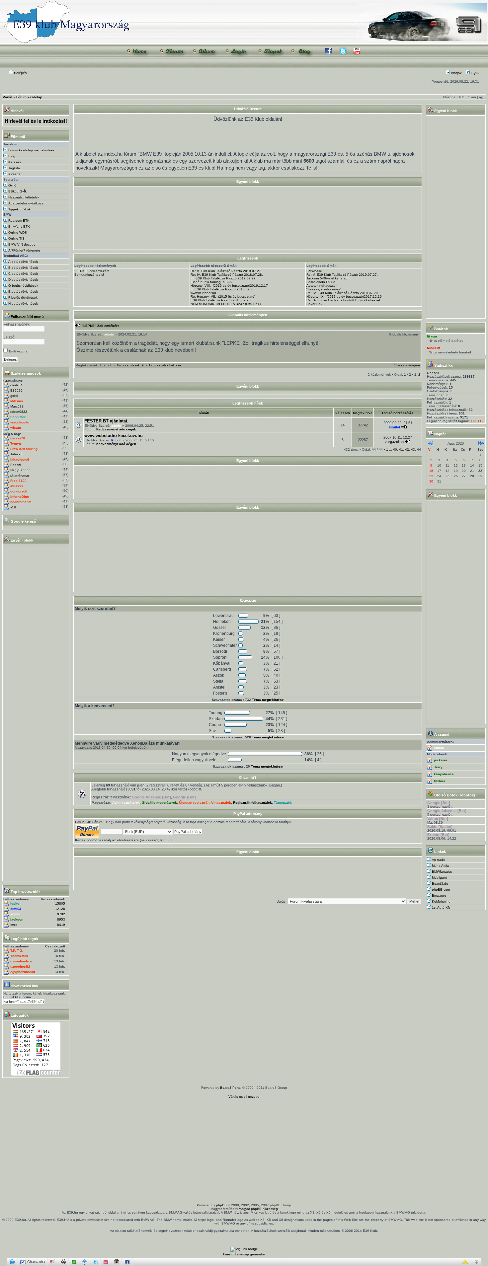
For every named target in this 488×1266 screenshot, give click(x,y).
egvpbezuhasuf (22, 972)
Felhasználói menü (27, 317)
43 (413, 449)
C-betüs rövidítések (22, 273)
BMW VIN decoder (22, 244)
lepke (14, 903)
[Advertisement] (247, 233)
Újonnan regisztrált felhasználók (205, 802)
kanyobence (444, 774)
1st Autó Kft (441, 907)
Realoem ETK (18, 220)
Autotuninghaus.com (322, 285)
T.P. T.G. (16, 950)
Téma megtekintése (268, 700)
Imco (14, 925)
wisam (15, 427)
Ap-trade (438, 859)
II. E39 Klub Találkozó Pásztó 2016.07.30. (223, 289)
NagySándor (20, 470)
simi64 (15, 909)
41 (401, 449)
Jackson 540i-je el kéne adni (328, 278)
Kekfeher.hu (441, 901)
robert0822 (18, 411)
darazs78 (17, 438)
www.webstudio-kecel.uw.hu (113, 435)
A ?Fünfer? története (23, 250)
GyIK (474, 73)
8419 (61, 925)
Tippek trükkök (19, 209)
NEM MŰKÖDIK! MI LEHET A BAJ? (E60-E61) (226, 304)
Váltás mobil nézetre (244, 1096)
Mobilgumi (439, 877)
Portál (7, 97)
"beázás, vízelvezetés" (323, 289)
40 (395, 449)
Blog (11, 156)
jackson (16, 919)
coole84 (16, 385)
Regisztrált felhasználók (252, 802)
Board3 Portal (230, 1087)
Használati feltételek (23, 197)
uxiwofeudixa (21, 961)
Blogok (456, 73)
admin (15, 914)
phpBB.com (441, 889)
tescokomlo (19, 422)
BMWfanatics (442, 871)
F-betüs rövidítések (22, 297)
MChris (439, 781)
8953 (61, 919)
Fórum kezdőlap (29, 97)
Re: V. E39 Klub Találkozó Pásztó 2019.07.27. (226, 271)
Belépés (20, 73)
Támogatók (283, 802)
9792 (61, 914)
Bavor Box (314, 304)
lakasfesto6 (19, 459)
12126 (60, 909)
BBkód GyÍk (17, 191)
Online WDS (17, 232)
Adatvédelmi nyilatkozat (25, 203)
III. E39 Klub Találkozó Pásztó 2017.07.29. (224, 278)
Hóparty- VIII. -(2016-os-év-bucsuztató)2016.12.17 (229, 285)
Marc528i (17, 406)
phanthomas (20, 475)
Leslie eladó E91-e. (321, 282)
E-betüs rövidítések (22, 291)
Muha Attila (440, 865)
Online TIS (16, 238)
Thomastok (19, 956)
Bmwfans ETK (18, 226)
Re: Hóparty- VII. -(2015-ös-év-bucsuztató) (223, 296)
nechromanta (21, 502)
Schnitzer (18, 417)
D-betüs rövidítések (22, 279)
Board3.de (440, 883)
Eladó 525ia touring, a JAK (211, 282)
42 (407, 449)
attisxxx (16, 486)
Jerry (438, 767)
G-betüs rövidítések (22, 285)
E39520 (16, 390)
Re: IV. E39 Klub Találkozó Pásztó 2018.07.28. (227, 274)
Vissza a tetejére (407, 365)
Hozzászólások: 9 (130, 365)
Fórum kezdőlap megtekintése (30, 150)
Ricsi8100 (18, 481)
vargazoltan (394, 442)
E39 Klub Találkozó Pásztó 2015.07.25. (221, 300)
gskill (14, 396)
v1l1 (13, 507)
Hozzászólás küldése (165, 365)
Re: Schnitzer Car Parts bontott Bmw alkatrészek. (344, 300)
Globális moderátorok (159, 802)
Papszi (15, 465)
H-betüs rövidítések (22, 303)
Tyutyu (15, 443)
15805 (60, 903)
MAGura (16, 401)
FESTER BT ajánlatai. (106, 420)
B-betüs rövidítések (22, 267)
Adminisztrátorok (126, 802)
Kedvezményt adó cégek (116, 429)
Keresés (14, 162)
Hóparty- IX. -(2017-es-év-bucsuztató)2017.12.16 (344, 296)
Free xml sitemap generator (244, 1254)
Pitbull (116, 440)
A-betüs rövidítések (22, 261)
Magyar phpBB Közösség (258, 1209)
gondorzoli (18, 491)
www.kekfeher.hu (203, 293)
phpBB (221, 1205)
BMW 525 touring (24, 449)
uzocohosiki (20, 966)
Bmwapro (439, 895)
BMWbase (314, 271)
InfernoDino (19, 496)
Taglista (13, 168)
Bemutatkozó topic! (89, 274)
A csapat (14, 174)
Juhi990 (16, 454)
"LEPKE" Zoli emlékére (92, 271)
